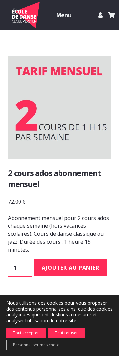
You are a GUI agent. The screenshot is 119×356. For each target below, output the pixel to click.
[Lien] (101, 15)
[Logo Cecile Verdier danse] (25, 15)
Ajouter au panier (70, 267)
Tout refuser (66, 333)
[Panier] (111, 15)
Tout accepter (26, 333)
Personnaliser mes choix (36, 345)
